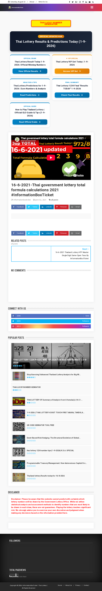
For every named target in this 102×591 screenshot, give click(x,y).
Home (60, 585)
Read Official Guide (28, 122)
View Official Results (28, 71)
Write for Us (43, 2)
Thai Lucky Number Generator (51, 23)
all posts (54, 200)
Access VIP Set (70, 71)
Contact (86, 585)
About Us (69, 585)
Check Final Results (70, 95)
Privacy (77, 585)
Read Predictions (28, 95)
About (32, 2)
